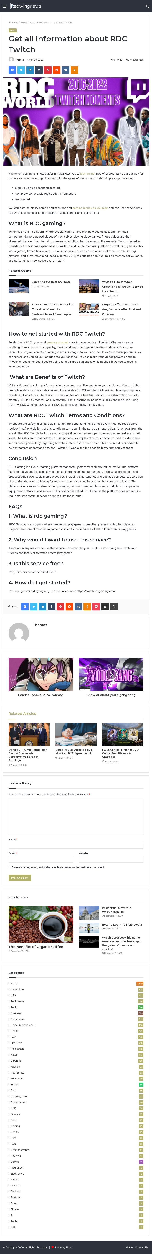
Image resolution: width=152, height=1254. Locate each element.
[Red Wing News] (26, 6)
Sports (15, 1132)
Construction (18, 1102)
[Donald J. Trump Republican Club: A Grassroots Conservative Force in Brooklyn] (29, 734)
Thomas (19, 59)
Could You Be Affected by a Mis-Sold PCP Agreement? (74, 751)
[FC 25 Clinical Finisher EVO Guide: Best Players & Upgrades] (122, 734)
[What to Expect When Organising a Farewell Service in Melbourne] (89, 286)
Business (16, 1013)
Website (83, 853)
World (14, 983)
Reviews (16, 1155)
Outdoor (15, 1185)
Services (16, 1060)
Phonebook (17, 1019)
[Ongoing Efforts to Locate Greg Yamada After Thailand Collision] (89, 309)
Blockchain (17, 1048)
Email (13, 853)
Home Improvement (22, 1025)
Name (13, 839)
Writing (15, 1179)
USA (13, 995)
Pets (13, 1137)
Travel (14, 1084)
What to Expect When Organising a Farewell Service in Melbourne (122, 286)
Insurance (17, 1167)
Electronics (17, 1173)
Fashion (15, 1066)
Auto (13, 1090)
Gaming (15, 1126)
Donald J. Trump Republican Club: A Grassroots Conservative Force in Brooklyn (28, 755)
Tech (14, 1007)
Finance (15, 1114)
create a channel (57, 342)
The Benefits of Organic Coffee (36, 947)
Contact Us (141, 1247)
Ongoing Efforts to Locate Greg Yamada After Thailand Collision (121, 309)
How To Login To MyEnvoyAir (122, 924)
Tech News (17, 1001)
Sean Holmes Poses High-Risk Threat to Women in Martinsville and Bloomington (52, 309)
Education (17, 1078)
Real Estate (17, 1072)
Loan (14, 1143)
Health (15, 1030)
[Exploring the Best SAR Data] (19, 286)
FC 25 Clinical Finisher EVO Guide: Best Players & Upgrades (120, 753)
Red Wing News (63, 1247)
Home (14, 22)
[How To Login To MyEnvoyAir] (89, 928)
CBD (13, 1108)
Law (13, 1036)
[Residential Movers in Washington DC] (89, 913)
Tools (14, 1221)
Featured (16, 1197)
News (23, 22)
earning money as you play (89, 208)
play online (87, 173)
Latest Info (17, 989)
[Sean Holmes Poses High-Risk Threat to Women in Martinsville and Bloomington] (19, 309)
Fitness (15, 1209)
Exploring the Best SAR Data (51, 282)
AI (12, 1215)
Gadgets (16, 1191)
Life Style (16, 1042)
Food (13, 1120)
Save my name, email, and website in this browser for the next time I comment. (58, 867)
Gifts (13, 1227)
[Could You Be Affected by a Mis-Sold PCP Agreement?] (76, 734)
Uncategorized (19, 1096)
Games (15, 1161)
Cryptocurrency (20, 1149)
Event (14, 1203)
